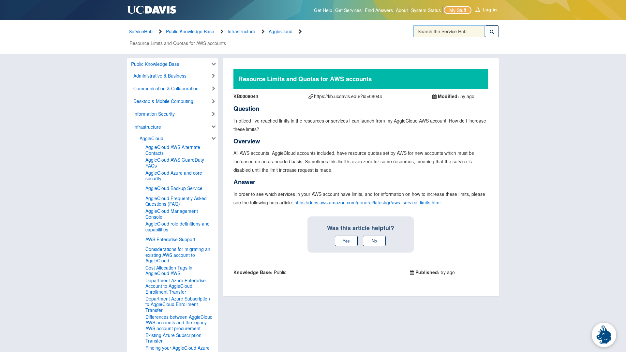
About (402, 10)
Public (259, 272)
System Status (426, 10)
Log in (490, 9)
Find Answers (379, 10)
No (374, 241)
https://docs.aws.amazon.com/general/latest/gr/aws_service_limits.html (367, 202)
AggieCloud (280, 31)
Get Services (348, 10)
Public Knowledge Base (190, 31)
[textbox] (449, 31)
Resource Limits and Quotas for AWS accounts (177, 43)
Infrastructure (241, 31)
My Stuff (457, 10)
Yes (346, 241)
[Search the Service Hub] (492, 31)
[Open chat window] (604, 335)
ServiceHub (141, 31)
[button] (171, 64)
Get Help (323, 10)
